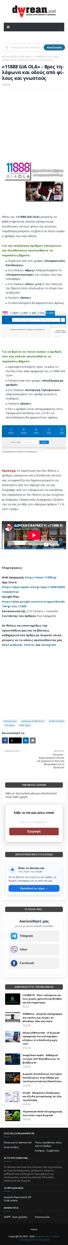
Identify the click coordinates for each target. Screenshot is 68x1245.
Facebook (15, 645)
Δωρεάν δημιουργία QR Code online (17, 1198)
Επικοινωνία (42, 1217)
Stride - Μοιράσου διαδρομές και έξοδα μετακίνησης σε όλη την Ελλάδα (41, 1096)
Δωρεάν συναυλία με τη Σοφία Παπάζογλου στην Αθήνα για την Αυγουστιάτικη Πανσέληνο (42, 1077)
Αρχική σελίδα (10, 56)
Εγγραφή (34, 831)
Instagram (48, 645)
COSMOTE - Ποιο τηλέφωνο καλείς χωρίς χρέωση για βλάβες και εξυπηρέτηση (42, 998)
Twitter (29, 645)
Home (34, 1229)
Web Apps (25, 56)
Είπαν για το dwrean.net (18, 1142)
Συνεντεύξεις (11, 1147)
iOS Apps (10, 725)
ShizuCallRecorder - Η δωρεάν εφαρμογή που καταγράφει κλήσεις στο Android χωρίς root (41, 1038)
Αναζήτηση (54, 47)
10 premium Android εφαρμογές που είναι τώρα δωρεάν (42, 1113)
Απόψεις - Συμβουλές (47, 1150)
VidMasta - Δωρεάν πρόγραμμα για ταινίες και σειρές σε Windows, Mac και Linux (42, 1017)
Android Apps (56, 721)
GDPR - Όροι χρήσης (15, 1217)
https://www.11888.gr (41, 577)
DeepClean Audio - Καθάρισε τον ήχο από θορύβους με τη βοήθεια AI (41, 1058)
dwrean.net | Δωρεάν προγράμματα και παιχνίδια (39, 1238)
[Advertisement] (34, 126)
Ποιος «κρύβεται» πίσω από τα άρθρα (48, 1144)
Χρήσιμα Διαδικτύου (33, 721)
